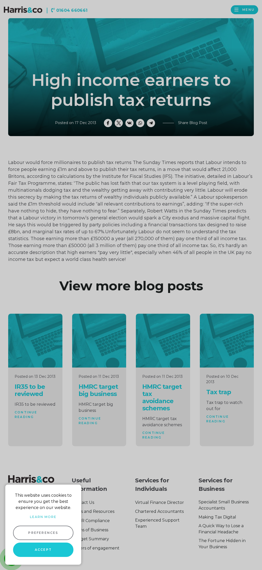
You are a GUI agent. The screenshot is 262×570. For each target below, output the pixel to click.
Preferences (43, 533)
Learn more (43, 517)
